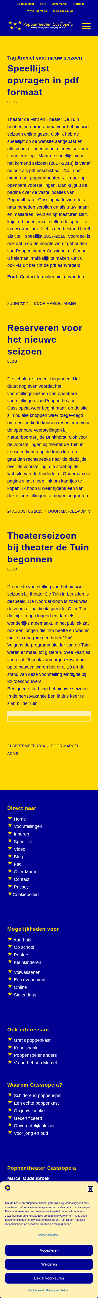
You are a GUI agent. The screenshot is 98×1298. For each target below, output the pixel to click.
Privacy (21, 886)
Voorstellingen (28, 826)
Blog (18, 856)
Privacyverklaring (57, 1290)
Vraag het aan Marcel (35, 1062)
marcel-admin (61, 304)
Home (20, 819)
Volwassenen (26, 972)
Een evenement (29, 979)
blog (12, 102)
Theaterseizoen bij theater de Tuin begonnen (48, 547)
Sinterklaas (25, 994)
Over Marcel (59, 3)
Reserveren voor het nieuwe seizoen (44, 340)
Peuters (21, 954)
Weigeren (49, 1264)
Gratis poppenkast (32, 1040)
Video (19, 849)
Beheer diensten (48, 1234)
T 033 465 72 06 (37, 11)
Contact (78, 3)
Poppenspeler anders (35, 1055)
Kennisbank (25, 1047)
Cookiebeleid (36, 1290)
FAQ (43, 3)
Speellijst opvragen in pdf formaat (43, 80)
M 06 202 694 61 (63, 11)
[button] (90, 1189)
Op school (24, 947)
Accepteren (49, 1250)
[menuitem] (25, 4)
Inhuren (21, 834)
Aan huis (22, 939)
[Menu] (84, 25)
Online (20, 987)
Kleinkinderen (27, 962)
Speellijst (23, 841)
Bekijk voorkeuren (49, 1278)
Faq (18, 864)
